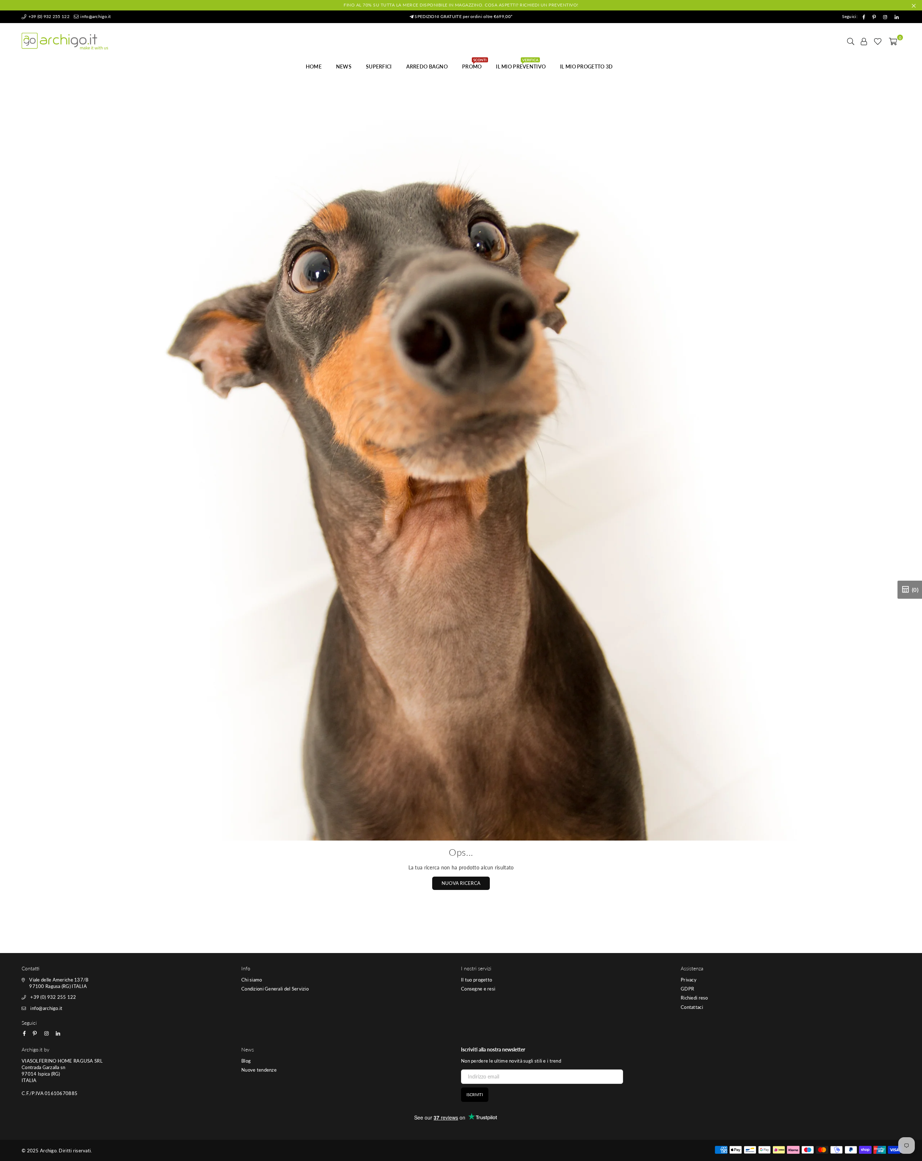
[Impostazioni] (864, 41)
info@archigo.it (95, 16)
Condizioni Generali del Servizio (275, 989)
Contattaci (692, 1007)
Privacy (689, 980)
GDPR (687, 989)
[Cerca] (851, 41)
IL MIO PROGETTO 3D (586, 66)
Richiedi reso (694, 998)
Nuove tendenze (259, 1070)
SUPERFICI (379, 66)
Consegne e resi (478, 989)
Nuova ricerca (461, 883)
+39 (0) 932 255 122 (48, 16)
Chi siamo (251, 980)
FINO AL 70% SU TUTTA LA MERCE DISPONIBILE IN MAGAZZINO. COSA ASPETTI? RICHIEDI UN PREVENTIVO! (461, 5)
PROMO (474, 64)
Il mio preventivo (521, 64)
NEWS (344, 66)
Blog (246, 1061)
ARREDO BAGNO (427, 66)
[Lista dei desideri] (877, 41)
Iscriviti (474, 1094)
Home (314, 66)
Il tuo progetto (476, 980)
